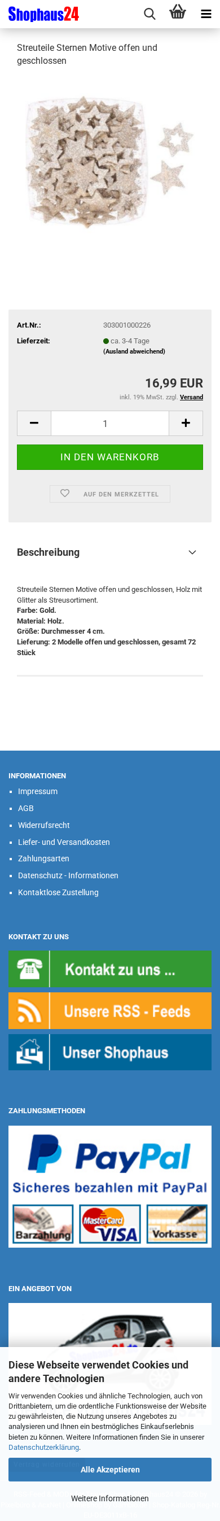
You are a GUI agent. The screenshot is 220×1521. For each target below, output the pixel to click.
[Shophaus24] (39, 14)
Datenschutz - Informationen (68, 875)
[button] (34, 423)
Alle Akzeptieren (110, 1469)
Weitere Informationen (110, 1498)
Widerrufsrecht (44, 825)
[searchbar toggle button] (149, 14)
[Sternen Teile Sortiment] (110, 162)
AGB (26, 808)
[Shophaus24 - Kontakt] (110, 968)
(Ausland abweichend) (134, 351)
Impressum (38, 791)
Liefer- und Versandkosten (64, 842)
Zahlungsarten (43, 858)
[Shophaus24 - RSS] (110, 1010)
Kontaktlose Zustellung (58, 892)
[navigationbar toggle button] (206, 14)
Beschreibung (48, 552)
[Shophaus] (110, 1051)
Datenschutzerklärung (43, 1447)
